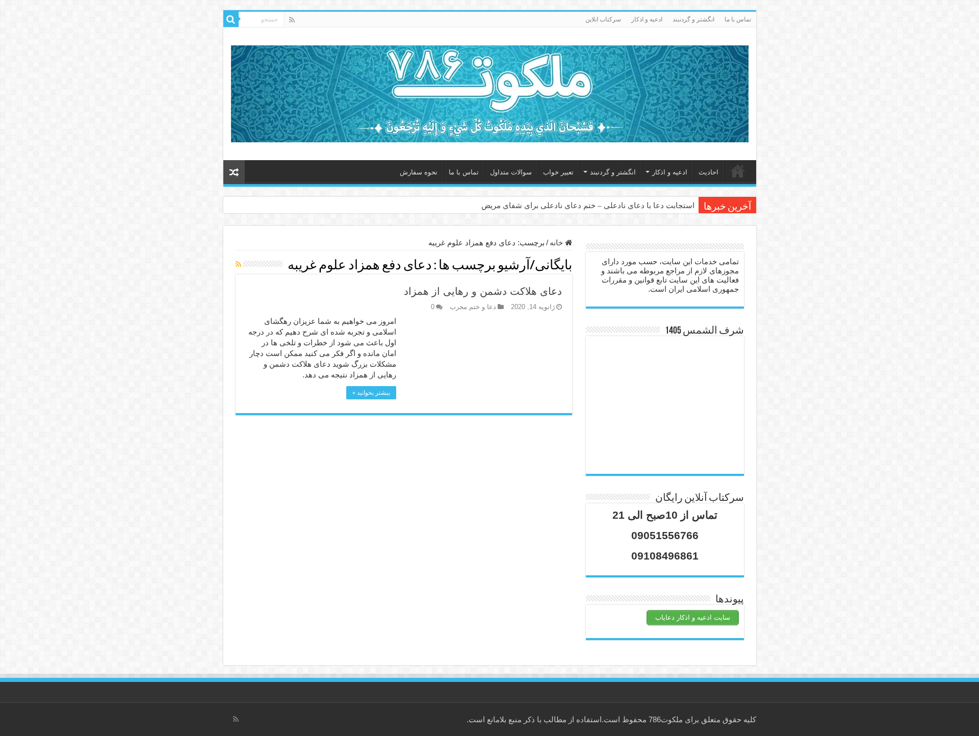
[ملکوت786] (490, 92)
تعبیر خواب (558, 172)
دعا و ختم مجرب (473, 307)
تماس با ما (738, 19)
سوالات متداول (511, 172)
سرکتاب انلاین (603, 19)
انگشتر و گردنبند (693, 19)
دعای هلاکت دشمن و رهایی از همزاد (483, 291)
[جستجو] (231, 19)
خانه (738, 171)
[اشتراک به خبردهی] (238, 264)
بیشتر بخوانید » (371, 392)
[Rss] (292, 20)
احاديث (708, 172)
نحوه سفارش (418, 172)
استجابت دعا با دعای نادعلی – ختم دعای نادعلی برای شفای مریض (587, 205)
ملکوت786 (666, 719)
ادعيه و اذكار (646, 19)
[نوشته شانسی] (234, 172)
